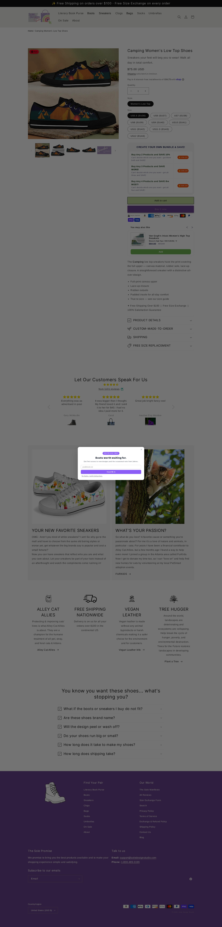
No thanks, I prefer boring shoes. (92, 476)
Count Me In (111, 472)
